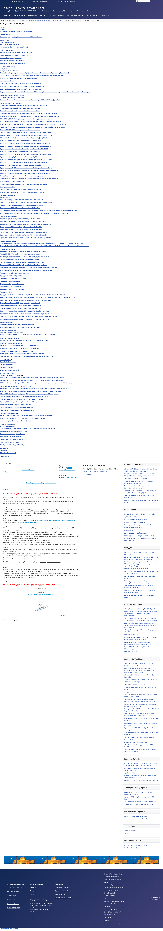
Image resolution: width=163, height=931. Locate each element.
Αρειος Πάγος (4, 198)
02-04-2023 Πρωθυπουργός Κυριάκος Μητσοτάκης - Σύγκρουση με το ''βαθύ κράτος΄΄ (29, 394)
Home (6, 15)
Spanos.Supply (11, 896)
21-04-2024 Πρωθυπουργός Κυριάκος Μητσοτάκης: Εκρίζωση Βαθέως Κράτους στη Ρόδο (30, 391)
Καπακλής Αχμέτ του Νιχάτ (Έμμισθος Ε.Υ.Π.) (15, 55)
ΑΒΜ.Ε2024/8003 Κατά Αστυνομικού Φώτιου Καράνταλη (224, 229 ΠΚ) (24, 138)
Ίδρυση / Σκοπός (5, 34)
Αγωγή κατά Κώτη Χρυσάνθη (10, 281)
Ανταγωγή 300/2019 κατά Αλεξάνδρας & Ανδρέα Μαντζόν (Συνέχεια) (23, 265)
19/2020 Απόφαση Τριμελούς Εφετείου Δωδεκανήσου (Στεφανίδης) (23, 221)
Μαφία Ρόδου (18, 15)
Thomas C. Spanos (13, 904)
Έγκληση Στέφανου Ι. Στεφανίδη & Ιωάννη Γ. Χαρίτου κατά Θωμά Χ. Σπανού (25, 146)
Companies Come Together (64, 891)
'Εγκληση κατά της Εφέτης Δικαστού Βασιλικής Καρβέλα (19, 157)
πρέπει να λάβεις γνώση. (27, 522)
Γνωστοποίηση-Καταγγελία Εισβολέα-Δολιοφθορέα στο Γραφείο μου (23, 105)
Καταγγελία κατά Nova (7, 187)
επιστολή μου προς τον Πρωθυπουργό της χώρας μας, (57, 520)
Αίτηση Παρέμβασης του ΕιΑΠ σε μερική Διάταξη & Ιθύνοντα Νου (22, 86)
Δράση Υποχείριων (6, 50)
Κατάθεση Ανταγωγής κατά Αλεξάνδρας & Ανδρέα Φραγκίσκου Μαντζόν (24, 257)
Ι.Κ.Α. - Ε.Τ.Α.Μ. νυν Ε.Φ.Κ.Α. (112, 912)
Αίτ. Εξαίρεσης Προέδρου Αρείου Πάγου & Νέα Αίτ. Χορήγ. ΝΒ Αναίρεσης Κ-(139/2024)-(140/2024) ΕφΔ (34, 213)
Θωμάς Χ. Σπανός (28, 470)
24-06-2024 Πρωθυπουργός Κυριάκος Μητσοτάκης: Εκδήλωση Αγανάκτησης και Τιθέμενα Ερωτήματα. (35, 388)
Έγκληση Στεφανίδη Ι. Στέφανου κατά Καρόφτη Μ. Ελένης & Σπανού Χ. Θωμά (26, 168)
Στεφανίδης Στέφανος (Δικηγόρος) (12, 60)
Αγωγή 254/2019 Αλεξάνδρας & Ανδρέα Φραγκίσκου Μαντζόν (21, 254)
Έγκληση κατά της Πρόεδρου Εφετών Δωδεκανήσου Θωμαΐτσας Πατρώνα (25, 154)
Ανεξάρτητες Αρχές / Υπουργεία (11, 375)
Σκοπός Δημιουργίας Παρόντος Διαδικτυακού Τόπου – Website (21, 37)
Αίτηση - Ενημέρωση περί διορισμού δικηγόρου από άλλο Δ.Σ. (21, 219)
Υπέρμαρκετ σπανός (13, 891)
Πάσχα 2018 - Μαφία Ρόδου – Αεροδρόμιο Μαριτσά (17, 410)
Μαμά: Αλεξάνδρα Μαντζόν (9, 44)
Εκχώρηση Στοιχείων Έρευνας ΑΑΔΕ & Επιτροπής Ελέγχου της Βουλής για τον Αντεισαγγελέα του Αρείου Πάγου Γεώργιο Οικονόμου (45, 92)
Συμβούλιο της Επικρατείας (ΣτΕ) (11, 333)
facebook (33, 891)
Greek (139, 1)
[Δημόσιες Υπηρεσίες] (82, 16)
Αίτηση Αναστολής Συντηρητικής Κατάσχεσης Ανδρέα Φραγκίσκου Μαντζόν (26, 270)
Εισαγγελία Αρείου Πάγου (8, 71)
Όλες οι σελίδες (88, 474)
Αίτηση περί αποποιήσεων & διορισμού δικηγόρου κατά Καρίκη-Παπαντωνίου (26, 314)
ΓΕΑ (71, 477)
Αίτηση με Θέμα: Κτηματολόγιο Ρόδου (13, 181)
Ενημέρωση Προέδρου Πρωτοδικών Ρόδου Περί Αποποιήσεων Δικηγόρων (25, 319)
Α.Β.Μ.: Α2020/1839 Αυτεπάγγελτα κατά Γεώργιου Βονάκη (20, 130)
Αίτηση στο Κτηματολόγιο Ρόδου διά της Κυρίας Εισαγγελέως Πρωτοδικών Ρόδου (27, 428)
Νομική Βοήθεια (5, 360)
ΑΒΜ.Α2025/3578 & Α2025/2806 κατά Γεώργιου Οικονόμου (20, 189)
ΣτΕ (105, 898)
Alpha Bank (3, 450)
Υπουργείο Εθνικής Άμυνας (12, 620)
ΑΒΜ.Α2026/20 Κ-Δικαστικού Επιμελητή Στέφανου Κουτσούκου (22, 192)
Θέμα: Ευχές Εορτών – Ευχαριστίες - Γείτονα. (41, 483)
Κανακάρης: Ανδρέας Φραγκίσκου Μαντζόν (14, 47)
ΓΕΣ (67, 477)
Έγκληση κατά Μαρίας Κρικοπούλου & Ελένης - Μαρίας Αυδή (20, 141)
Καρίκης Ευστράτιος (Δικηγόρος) (11, 58)
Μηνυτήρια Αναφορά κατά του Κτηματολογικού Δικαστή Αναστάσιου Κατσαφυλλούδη (29, 170)
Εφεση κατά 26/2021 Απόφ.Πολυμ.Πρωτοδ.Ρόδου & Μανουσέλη (21, 229)
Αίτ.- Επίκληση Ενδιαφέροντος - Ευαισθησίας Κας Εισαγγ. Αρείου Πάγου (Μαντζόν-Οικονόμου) (32, 75)
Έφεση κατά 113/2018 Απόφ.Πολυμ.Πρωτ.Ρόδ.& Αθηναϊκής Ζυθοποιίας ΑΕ (25, 224)
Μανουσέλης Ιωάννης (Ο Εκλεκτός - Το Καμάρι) (16, 52)
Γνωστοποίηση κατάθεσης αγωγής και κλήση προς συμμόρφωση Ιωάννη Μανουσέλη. (29, 179)
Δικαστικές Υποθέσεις (111, 904)
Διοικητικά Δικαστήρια (8, 331)
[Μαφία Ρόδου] (24, 16)
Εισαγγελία (3, 69)
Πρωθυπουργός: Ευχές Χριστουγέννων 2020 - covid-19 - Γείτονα (22, 399)
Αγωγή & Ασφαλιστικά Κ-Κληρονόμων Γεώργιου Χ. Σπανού (20, 303)
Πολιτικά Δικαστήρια (7, 195)
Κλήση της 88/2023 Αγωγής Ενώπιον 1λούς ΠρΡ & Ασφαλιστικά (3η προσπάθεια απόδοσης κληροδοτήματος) (37, 297)
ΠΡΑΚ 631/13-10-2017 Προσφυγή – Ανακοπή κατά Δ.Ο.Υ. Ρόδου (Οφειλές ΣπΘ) (26, 356)
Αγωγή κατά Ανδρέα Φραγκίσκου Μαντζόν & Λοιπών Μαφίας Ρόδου (23, 251)
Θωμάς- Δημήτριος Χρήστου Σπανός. (41, 594)
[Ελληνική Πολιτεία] (63, 16)
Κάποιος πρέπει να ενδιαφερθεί (10, 436)
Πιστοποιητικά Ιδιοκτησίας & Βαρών (12, 434)
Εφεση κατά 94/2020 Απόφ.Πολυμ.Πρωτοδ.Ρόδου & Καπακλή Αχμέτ (23, 235)
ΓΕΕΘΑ (69, 468)
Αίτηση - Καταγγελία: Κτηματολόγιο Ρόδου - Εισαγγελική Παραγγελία (23, 184)
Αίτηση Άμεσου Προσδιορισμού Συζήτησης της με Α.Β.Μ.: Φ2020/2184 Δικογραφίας (28, 113)
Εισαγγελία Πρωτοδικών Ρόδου (10, 103)
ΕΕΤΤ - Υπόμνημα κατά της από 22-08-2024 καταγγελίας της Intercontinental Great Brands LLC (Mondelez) (36, 383)
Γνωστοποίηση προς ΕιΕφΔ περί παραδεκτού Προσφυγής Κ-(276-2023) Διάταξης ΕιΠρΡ (30, 100)
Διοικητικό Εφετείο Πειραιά (9, 338)
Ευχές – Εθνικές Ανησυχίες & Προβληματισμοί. (16, 386)
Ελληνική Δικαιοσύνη (35, 15)
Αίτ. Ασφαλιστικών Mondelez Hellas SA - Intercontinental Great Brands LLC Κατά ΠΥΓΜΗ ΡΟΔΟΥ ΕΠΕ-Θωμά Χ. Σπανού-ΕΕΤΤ (42, 243)
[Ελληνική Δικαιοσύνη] (44, 16)
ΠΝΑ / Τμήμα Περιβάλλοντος (10, 443)
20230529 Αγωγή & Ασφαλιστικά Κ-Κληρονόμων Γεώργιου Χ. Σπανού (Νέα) (26, 300)
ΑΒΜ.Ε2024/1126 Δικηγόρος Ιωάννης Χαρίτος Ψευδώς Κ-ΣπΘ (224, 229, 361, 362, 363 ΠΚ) (31, 122)
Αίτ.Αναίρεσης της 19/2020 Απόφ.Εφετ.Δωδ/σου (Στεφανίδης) (21, 200)
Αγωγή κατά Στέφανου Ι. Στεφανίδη (12, 284)
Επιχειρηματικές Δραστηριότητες (114, 923)
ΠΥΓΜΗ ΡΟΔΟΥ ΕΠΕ (13, 908)
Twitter (32, 894)
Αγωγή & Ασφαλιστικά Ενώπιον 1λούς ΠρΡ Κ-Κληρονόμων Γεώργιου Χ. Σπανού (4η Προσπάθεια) (33, 295)
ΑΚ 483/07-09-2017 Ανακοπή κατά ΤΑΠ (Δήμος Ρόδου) (19, 345)
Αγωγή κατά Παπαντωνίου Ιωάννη (12, 289)
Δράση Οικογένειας (6, 42)
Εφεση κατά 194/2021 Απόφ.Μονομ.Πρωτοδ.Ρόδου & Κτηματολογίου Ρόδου (26, 238)
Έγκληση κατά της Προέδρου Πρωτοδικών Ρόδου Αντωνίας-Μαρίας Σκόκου (26, 160)
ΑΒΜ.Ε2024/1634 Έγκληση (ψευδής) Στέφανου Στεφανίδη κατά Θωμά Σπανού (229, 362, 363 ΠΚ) (33, 124)
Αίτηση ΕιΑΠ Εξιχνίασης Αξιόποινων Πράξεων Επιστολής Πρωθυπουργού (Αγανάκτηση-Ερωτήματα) (34, 73)
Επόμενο (61, 615)
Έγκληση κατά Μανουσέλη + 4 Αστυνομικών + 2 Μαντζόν (20, 151)
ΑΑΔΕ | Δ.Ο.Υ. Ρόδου (110, 909)
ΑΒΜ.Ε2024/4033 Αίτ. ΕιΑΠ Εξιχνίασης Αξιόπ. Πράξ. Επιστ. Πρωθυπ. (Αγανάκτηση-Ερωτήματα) (32, 127)
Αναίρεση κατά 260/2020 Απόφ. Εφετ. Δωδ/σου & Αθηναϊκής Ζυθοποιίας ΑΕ (26, 202)
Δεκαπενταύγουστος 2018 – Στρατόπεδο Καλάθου (17, 407)
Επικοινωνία (105, 15)
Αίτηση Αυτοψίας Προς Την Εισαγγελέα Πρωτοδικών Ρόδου (20, 111)
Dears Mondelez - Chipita (63, 898)
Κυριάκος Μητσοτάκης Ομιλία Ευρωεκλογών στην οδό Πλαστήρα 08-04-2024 (26, 415)
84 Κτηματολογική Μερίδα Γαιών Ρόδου (13, 431)
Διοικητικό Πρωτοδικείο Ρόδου (10, 343)
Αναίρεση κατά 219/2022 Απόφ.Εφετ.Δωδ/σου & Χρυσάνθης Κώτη (22, 205)
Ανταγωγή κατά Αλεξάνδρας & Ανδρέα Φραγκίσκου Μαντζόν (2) (22, 262)
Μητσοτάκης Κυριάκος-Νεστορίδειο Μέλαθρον (16, 421)
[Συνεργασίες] (96, 16)
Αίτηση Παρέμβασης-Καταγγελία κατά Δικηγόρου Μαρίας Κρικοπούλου (24, 176)
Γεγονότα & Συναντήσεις (8, 413)
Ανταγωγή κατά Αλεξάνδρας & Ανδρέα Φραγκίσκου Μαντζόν (20, 259)
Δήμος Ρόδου (108, 917)
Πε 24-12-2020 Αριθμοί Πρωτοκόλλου (95, 472)
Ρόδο (50, 513)
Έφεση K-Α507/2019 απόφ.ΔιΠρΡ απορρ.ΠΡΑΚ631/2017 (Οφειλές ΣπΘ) (24, 340)
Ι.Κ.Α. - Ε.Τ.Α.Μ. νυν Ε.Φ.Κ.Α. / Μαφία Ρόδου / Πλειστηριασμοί (20, 83)
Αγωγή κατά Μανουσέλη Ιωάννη (11, 276)
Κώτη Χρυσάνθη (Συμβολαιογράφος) (12, 63)
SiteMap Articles (155, 897)
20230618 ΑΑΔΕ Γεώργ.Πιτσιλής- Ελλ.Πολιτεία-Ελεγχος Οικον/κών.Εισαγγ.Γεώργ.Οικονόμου (32, 377)
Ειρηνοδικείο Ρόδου (6, 322)
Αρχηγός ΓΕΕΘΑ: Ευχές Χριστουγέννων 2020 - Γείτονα (18, 402)
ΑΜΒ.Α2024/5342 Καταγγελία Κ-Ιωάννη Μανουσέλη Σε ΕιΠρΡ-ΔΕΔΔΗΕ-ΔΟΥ (26, 135)
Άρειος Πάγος (108, 882)
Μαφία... (106, 920)
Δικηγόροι (107, 906)
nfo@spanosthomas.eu (40, 2)
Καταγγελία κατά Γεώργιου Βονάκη (12, 445)
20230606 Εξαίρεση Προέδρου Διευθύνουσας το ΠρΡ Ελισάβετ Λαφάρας (24, 311)
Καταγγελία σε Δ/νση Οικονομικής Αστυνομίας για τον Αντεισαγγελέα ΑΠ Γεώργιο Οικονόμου (32, 380)
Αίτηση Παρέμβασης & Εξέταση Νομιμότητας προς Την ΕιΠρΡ (20, 108)
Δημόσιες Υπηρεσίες (74, 15)
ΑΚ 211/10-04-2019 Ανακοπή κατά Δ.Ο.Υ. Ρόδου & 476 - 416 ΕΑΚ (22, 354)
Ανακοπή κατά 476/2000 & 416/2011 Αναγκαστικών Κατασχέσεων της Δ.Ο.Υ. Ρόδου (28, 316)
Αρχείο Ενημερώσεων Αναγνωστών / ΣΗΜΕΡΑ (16, 31)
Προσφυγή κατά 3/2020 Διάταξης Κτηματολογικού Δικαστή (20, 308)
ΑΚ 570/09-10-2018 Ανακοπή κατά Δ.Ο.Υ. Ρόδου (16, 351)
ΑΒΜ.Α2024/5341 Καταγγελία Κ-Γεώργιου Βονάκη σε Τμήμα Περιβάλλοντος (26, 132)
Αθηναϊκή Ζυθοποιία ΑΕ (8, 453)
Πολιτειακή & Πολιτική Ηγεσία (113, 874)
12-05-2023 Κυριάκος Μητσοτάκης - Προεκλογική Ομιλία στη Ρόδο (23, 418)
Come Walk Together (62, 887)
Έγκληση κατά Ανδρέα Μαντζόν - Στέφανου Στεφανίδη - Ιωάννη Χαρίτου (25, 143)
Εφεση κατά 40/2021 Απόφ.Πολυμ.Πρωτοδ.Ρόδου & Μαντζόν (21, 227)
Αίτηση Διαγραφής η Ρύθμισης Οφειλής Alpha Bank (17, 324)
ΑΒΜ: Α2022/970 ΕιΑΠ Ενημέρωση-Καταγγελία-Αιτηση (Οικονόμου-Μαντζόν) (27, 119)
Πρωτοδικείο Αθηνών (7, 241)
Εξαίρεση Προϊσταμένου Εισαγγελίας (12, 97)
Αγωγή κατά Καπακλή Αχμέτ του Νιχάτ (13, 278)
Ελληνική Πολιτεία (55, 15)
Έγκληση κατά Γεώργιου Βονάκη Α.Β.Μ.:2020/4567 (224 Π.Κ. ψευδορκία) (25, 173)
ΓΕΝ (76, 477)
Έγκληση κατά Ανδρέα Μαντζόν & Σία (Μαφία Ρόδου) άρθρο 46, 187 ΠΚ (24, 149)
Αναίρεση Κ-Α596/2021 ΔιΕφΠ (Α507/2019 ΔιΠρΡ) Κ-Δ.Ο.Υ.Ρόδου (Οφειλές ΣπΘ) (27, 335)
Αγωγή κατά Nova (6, 292)
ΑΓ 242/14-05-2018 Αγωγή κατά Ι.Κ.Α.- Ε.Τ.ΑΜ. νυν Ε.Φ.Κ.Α (20, 348)
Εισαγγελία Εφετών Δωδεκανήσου (12, 95)
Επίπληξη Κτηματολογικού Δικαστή (12, 439)
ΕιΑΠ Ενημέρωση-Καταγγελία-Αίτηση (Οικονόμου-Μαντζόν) (21, 89)
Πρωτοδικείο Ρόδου (6, 249)
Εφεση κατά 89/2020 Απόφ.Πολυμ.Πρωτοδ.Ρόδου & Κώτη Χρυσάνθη (23, 232)
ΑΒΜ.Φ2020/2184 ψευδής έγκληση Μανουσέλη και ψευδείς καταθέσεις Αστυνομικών (29, 116)
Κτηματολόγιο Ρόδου (7, 81)
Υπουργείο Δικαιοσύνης (111, 877)
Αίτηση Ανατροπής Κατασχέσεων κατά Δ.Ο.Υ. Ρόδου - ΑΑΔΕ (20, 327)
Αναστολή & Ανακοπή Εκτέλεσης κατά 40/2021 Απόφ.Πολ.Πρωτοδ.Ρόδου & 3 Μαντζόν (29, 267)
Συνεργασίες (90, 15)
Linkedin (33, 887)
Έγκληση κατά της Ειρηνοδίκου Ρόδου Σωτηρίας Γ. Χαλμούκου (21, 165)
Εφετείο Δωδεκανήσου (8, 217)
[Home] (9, 16)
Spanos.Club (11, 900)
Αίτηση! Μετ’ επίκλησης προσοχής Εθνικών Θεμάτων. (18, 78)
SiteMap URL (154, 900)
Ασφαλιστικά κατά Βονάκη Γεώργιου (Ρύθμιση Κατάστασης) (20, 305)
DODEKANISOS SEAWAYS (15, 887)
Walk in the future (60, 894)
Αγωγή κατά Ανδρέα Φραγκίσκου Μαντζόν (14, 273)
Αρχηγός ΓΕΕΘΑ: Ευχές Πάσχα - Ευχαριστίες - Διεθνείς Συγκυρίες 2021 (24, 396)
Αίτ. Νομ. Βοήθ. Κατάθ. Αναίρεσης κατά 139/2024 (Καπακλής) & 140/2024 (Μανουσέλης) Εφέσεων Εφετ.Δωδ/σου (38, 210)
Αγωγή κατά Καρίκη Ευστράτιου (10, 286)
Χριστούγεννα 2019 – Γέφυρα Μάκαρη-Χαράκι (15, 405)
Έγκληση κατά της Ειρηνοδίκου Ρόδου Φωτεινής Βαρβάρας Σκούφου (23, 162)
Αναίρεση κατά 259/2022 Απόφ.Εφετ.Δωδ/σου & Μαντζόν (20, 208)
